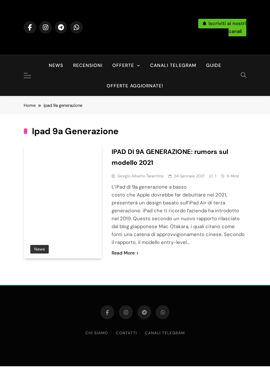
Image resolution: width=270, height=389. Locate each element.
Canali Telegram (173, 65)
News (56, 65)
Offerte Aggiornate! (135, 86)
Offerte (123, 65)
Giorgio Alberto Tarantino (140, 176)
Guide (213, 65)
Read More (123, 253)
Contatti (126, 333)
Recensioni (87, 65)
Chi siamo (96, 333)
